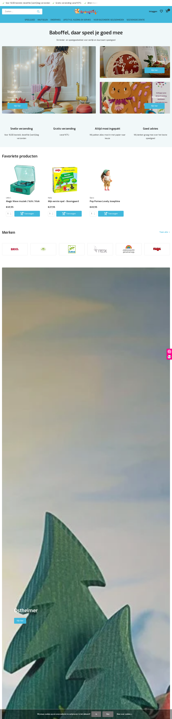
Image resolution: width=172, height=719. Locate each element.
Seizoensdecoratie (136, 20)
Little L (8, 198)
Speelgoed (30, 20)
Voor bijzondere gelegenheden (109, 20)
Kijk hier (17, 106)
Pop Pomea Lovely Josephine (105, 201)
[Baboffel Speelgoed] (86, 11)
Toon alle (163, 232)
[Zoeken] (38, 11)
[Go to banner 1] (49, 80)
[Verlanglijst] (161, 11)
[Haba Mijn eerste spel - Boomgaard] (65, 180)
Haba (50, 198)
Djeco (92, 198)
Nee (107, 714)
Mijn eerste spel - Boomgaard (63, 201)
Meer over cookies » (124, 714)
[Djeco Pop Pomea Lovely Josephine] (107, 180)
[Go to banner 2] (135, 62)
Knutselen (43, 20)
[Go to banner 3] (135, 98)
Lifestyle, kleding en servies (77, 20)
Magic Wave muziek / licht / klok (23, 201)
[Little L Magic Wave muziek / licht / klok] (23, 180)
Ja (96, 714)
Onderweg (55, 20)
